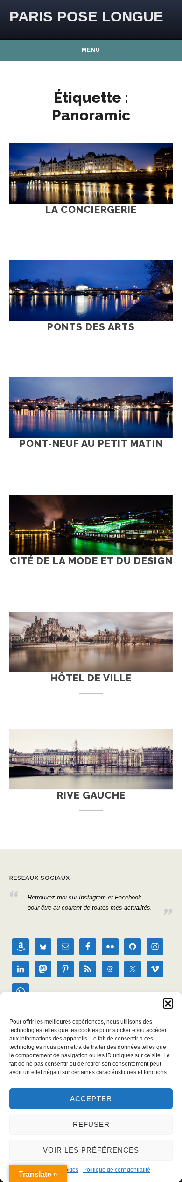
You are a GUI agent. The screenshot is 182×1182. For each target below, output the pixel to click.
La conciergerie (91, 209)
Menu (91, 50)
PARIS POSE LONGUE (86, 16)
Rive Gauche (91, 795)
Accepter (91, 1099)
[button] (168, 1003)
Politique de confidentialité (116, 1170)
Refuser (91, 1124)
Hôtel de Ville (91, 678)
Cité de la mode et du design (91, 560)
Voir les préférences (91, 1150)
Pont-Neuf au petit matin (91, 443)
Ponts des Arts (91, 327)
